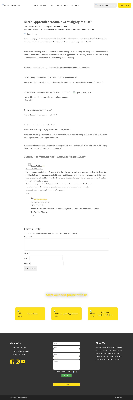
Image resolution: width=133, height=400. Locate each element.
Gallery (59, 5)
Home (36, 5)
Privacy (117, 397)
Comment (28, 237)
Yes (71, 371)
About (51, 5)
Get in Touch (125, 5)
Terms (121, 397)
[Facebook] (13, 362)
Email (26, 258)
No (75, 371)
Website (27, 263)
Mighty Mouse (59, 29)
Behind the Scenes (60, 27)
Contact (77, 5)
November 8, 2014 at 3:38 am (34, 169)
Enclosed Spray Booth (47, 29)
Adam (30, 29)
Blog (65, 5)
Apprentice (36, 29)
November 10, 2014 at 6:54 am (40, 202)
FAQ (71, 5)
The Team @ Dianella (88, 29)
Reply (27, 193)
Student (73, 29)
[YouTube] (24, 362)
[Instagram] (18, 362)
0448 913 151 (110, 5)
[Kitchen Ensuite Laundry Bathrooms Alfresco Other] (66, 358)
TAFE (78, 29)
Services (43, 5)
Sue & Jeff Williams (36, 166)
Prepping (67, 29)
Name (26, 253)
